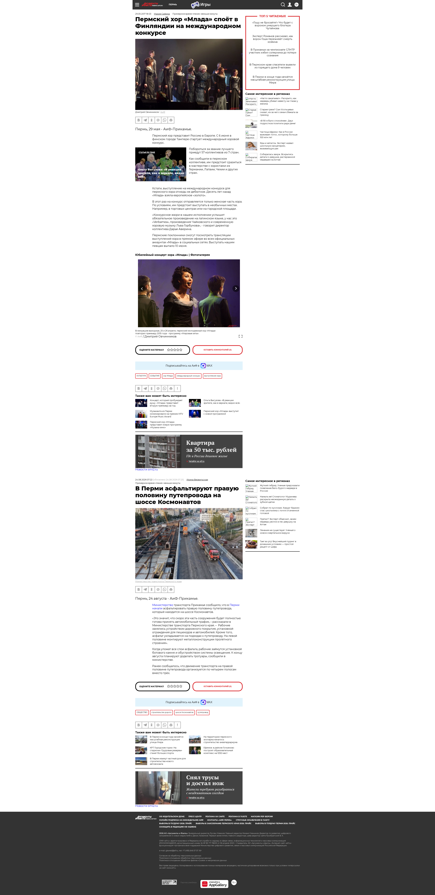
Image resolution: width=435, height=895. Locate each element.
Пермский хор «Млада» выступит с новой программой (221, 412)
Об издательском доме (172, 816)
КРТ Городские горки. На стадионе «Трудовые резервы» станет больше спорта (166, 750)
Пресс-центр (195, 816)
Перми (234, 605)
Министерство (162, 605)
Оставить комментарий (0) (218, 350)
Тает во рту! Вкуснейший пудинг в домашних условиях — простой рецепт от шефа (278, 544)
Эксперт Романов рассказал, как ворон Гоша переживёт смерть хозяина (272, 39)
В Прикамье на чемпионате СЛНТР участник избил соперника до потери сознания (272, 52)
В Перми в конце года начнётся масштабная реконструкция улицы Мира (273, 79)
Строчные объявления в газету (252, 820)
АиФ (162, 112)
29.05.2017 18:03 (143, 14)
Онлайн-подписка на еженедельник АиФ (181, 820)
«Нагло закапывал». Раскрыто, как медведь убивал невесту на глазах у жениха (279, 101)
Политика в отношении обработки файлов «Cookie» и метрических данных (193, 860)
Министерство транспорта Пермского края (158, 581)
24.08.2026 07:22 (143, 479)
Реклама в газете (238, 816)
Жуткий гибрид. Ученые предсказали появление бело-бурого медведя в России (280, 488)
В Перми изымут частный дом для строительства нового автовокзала (168, 761)
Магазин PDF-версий (262, 816)
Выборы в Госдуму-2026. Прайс (175, 823)
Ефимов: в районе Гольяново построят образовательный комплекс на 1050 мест (219, 750)
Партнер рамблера (188, 882)
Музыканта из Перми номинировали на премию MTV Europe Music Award (166, 414)
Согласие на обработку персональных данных (180, 856)
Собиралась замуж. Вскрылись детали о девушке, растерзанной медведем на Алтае (277, 157)
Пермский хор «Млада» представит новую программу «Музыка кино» (166, 425)
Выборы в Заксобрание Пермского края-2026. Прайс (223, 823)
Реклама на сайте (215, 816)
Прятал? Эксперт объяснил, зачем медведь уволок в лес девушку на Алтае (278, 522)
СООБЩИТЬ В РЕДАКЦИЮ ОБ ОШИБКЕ (177, 827)
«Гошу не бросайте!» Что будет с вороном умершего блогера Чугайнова (272, 25)
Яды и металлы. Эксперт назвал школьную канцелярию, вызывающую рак (276, 146)
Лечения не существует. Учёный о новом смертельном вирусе (277, 531)
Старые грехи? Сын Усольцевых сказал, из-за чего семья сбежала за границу (279, 112)
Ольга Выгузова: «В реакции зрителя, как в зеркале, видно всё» (222, 401)
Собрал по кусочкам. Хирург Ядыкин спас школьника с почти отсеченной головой (279, 511)
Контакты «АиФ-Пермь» (219, 820)
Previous (142, 288)
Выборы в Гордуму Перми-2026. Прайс (275, 823)
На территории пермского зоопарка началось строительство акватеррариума (220, 740)
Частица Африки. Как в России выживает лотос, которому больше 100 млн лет (278, 135)
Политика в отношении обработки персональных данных (185, 858)
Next (236, 288)
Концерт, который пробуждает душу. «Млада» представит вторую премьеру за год (166, 403)
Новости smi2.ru (146, 469)
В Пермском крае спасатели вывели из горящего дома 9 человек (272, 66)
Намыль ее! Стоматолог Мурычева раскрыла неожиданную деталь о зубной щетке (278, 499)
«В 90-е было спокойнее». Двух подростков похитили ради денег (278, 122)
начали (157, 608)
